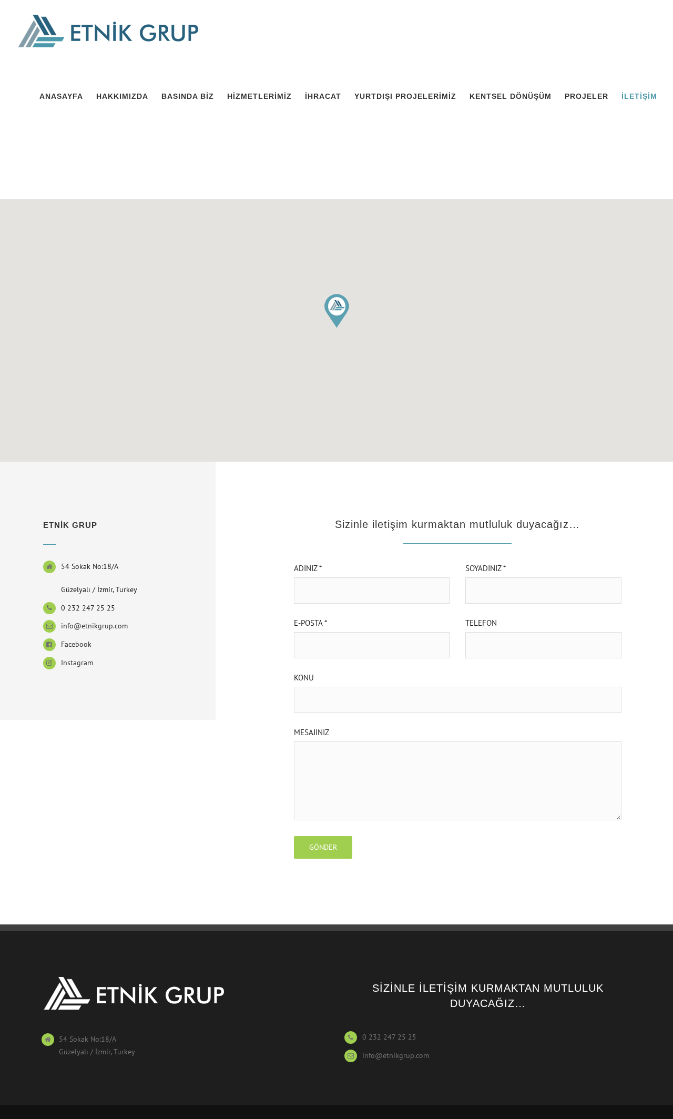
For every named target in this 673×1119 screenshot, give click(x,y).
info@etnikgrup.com (94, 625)
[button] (336, 311)
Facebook (76, 644)
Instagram (77, 662)
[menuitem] (67, 96)
